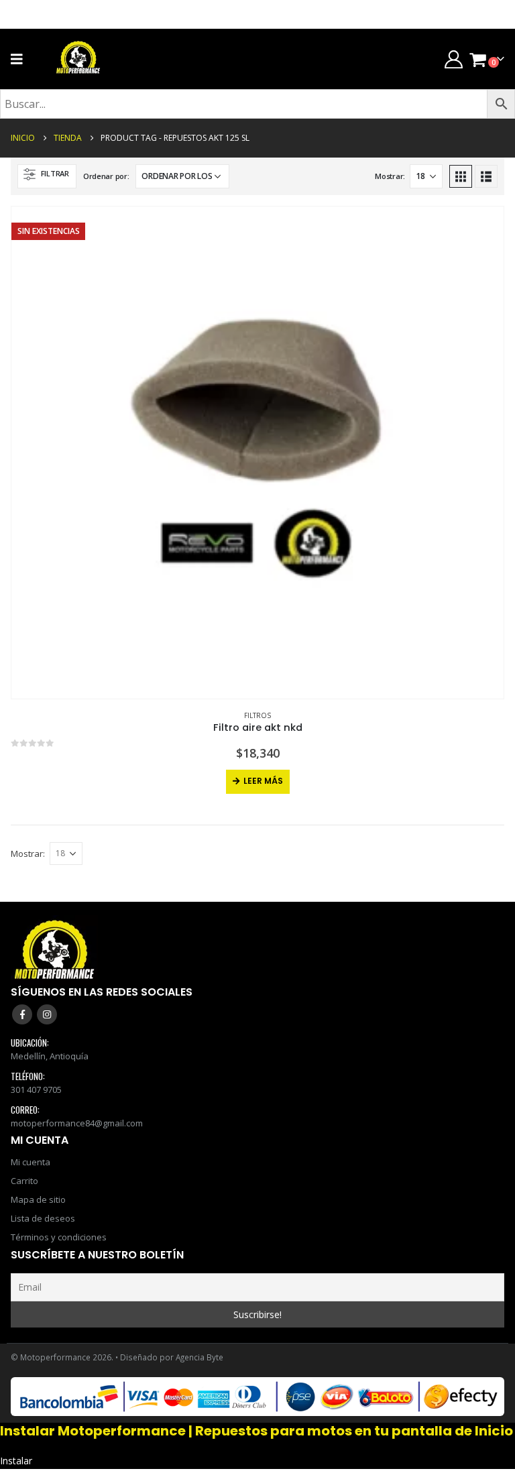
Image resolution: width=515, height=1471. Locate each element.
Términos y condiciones (59, 1237)
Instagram (47, 1014)
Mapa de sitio (38, 1199)
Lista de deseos (43, 1218)
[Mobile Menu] (21, 59)
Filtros (257, 715)
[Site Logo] (78, 59)
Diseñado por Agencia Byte (171, 1357)
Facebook (22, 1014)
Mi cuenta (30, 1162)
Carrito (24, 1181)
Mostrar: (390, 176)
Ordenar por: (106, 176)
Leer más (263, 780)
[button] (46, 176)
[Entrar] (453, 59)
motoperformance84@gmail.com (77, 1123)
